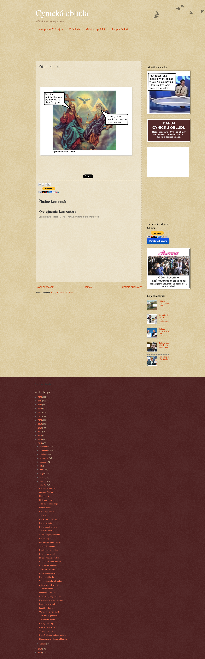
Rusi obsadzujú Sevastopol (50, 488)
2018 (40, 428)
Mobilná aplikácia (96, 29)
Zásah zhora (44, 515)
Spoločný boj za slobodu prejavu (52, 635)
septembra (44, 458)
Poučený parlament (47, 554)
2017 (40, 432)
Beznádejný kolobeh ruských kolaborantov (164, 318)
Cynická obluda (62, 12)
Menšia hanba (45, 508)
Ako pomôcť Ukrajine (51, 29)
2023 (40, 408)
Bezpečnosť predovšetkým (50, 562)
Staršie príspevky (132, 287)
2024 (40, 405)
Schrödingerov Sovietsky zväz (164, 359)
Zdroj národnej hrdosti (48, 616)
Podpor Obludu (120, 29)
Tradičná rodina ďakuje (48, 504)
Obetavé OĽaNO (46, 492)
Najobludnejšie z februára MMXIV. (53, 639)
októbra (43, 454)
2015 (40, 439)
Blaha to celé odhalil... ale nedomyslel (164, 345)
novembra (44, 450)
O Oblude (74, 29)
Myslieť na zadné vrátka (49, 558)
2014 (40, 443)
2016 (40, 436)
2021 (40, 416)
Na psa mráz (44, 496)
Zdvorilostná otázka (47, 620)
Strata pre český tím (47, 569)
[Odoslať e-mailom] (39, 184)
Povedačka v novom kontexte (51, 600)
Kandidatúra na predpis (48, 550)
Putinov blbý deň (46, 539)
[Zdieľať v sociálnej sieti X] (46, 184)
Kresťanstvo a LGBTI (48, 565)
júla (41, 466)
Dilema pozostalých (47, 604)
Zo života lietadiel (46, 589)
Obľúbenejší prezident (48, 593)
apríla (42, 477)
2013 (40, 649)
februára (43, 485)
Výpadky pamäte (46, 631)
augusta (43, 462)
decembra (44, 447)
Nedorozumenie (45, 500)
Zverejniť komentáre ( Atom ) (62, 293)
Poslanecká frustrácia (48, 527)
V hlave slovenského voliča (164, 303)
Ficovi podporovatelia (47, 573)
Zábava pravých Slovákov (49, 585)
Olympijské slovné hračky (49, 612)
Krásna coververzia (47, 627)
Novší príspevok (45, 287)
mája (42, 474)
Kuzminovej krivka (46, 577)
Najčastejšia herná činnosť (50, 542)
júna (42, 470)
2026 (40, 397)
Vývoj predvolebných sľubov (50, 581)
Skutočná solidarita (47, 546)
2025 (40, 401)
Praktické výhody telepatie (50, 596)
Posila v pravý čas (46, 511)
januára (43, 644)
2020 (40, 420)
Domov (88, 287)
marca (42, 481)
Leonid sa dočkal (46, 608)
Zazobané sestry (46, 531)
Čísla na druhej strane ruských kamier (164, 332)
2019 (40, 424)
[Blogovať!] (43, 184)
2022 (40, 412)
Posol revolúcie (45, 523)
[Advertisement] (86, 45)
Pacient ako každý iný (48, 519)
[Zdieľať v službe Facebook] (49, 184)
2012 (40, 653)
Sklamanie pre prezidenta (49, 535)
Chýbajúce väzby (46, 623)
